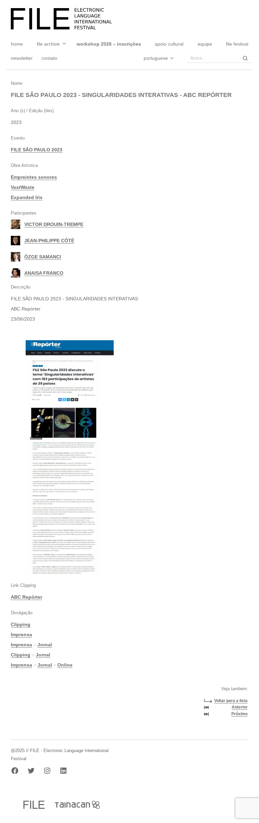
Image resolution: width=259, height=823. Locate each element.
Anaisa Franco (43, 273)
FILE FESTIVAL (237, 44)
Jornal (44, 644)
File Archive (48, 44)
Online (65, 665)
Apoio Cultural (169, 44)
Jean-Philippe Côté (49, 240)
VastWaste (22, 187)
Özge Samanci (42, 256)
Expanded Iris (26, 197)
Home (17, 44)
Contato (49, 58)
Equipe (205, 44)
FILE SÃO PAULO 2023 (36, 149)
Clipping (20, 624)
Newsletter (22, 58)
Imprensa (21, 634)
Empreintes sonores (34, 177)
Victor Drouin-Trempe (53, 224)
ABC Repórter (26, 597)
